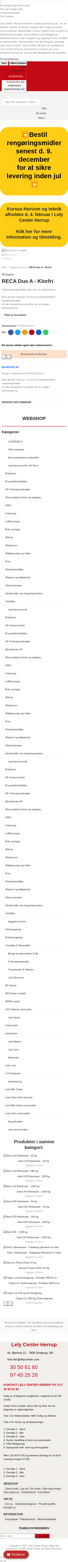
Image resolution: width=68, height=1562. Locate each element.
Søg (36, 101)
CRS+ (8, 505)
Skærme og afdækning (17, 577)
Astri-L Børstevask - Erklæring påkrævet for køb (34, 1252)
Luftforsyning (12, 521)
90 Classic (11, 985)
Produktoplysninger (16, 402)
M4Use (9, 537)
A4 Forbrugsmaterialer (17, 641)
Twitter (18, 332)
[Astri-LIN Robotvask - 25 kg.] (34, 1156)
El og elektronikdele (16, 481)
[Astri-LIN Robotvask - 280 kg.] (34, 1171)
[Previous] (1, 1560)
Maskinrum (11, 545)
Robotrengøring (14, 937)
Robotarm (10, 473)
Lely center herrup (14, 63)
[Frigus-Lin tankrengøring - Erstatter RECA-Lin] (34, 1278)
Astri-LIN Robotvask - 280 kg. (34, 1176)
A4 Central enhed (15, 625)
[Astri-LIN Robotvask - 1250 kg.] (34, 1186)
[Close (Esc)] (1, 1557)
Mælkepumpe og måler (18, 553)
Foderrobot (11, 1025)
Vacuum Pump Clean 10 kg (34, 1268)
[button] (18, 69)
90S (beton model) (15, 993)
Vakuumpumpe (13, 585)
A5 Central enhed (15, 777)
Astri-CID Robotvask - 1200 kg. (34, 1237)
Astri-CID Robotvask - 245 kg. (34, 1222)
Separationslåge (14, 569)
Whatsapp (45, 332)
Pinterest (32, 332)
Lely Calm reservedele (17, 1113)
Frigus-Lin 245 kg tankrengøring (34, 1298)
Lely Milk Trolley (14, 1089)
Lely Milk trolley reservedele (20, 1105)
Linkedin (38, 332)
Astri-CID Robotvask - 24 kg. (34, 1206)
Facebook (11, 332)
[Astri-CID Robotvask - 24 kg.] (34, 1201)
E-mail (25, 332)
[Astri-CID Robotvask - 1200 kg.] (34, 1232)
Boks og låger (12, 529)
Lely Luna (10, 1065)
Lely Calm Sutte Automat (18, 1097)
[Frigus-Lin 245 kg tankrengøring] (34, 1293)
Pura (7, 561)
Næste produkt (63, 267)
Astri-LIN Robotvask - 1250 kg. (34, 1191)
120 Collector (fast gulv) (18, 1009)
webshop (34, 418)
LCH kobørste (13, 1073)
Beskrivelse (10, 367)
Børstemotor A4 (13, 649)
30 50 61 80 (11, 1389)
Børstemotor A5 (13, 801)
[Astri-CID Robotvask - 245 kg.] (34, 1217)
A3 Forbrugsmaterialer (17, 489)
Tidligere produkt (55, 267)
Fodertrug (10, 513)
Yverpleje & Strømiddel (17, 945)
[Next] (4, 1560)
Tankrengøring (13, 929)
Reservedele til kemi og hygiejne (23, 497)
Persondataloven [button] (9, 59)
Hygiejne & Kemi (34, 1165)
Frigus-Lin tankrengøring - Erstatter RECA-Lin (34, 1283)
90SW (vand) (12, 1001)
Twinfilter (10, 601)
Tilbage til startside (59, 267)
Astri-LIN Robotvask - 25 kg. (34, 1161)
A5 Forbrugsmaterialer (17, 793)
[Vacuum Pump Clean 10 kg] (34, 1262)
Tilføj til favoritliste (15, 315)
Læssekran (11, 1033)
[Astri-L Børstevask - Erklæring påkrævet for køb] (34, 1247)
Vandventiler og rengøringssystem (24, 593)
